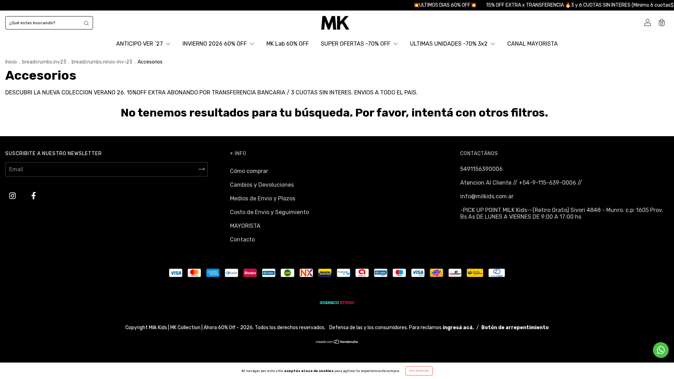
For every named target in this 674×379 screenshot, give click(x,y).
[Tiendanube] (337, 342)
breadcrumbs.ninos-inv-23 (102, 62)
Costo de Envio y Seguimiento (269, 212)
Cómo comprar (249, 171)
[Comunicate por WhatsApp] (661, 350)
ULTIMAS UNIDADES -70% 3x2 (449, 43)
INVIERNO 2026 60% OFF (215, 43)
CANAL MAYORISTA (532, 43)
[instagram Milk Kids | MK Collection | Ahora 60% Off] (13, 195)
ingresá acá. (458, 328)
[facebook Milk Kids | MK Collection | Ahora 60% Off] (33, 195)
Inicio (11, 62)
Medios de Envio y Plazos (262, 198)
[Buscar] (86, 22)
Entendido (419, 370)
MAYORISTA (245, 225)
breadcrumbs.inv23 (44, 62)
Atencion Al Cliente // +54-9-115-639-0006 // (521, 182)
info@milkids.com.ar (487, 196)
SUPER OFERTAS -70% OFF (356, 43)
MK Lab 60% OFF (287, 43)
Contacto (242, 239)
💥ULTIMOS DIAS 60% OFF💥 (438, 5)
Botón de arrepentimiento (515, 328)
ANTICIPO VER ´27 (140, 43)
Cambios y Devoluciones (262, 184)
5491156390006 (481, 169)
